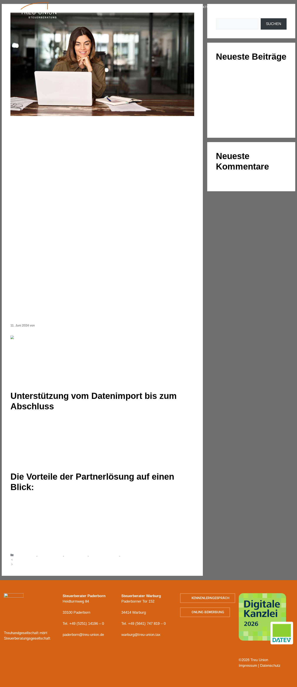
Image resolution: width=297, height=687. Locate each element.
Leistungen (137, 7)
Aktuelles (209, 7)
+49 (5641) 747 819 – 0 (147, 623)
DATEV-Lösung (25, 555)
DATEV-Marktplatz (50, 555)
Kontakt (242, 7)
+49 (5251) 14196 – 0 (86, 623)
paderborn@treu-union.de (83, 635)
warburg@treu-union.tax (140, 635)
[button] (207, 598)
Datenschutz (270, 665)
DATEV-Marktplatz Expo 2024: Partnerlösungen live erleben (56, 559)
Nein (29, 544)
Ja (23, 544)
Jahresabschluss (76, 555)
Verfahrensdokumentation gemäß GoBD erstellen (49, 564)
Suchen (273, 24)
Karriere (174, 7)
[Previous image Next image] (266, 623)
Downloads (275, 16)
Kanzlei (102, 7)
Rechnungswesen (133, 555)
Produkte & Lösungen (104, 555)
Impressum (275, 7)
